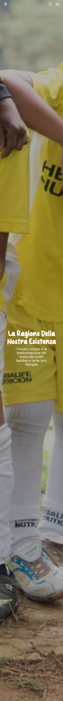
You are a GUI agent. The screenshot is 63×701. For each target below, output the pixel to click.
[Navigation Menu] (57, 4)
